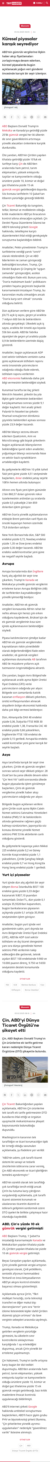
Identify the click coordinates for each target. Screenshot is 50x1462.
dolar (18, 478)
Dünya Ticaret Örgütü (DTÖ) (25, 1450)
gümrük (13, 135)
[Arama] (47, 3)
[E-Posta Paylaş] (45, 117)
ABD (4, 126)
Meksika (7, 130)
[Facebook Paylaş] (11, 117)
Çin (21, 163)
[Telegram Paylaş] (31, 117)
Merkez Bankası (28, 985)
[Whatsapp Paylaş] (38, 117)
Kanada (30, 580)
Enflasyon (16, 990)
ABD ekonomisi (11, 378)
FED (7, 985)
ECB (15, 985)
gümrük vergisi (11, 189)
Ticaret (11, 205)
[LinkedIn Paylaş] (25, 117)
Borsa (14, 887)
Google (33, 227)
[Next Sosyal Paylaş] (4, 117)
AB (33, 659)
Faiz (42, 985)
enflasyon (19, 697)
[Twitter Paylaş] (18, 117)
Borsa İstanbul (32, 990)
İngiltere (38, 571)
